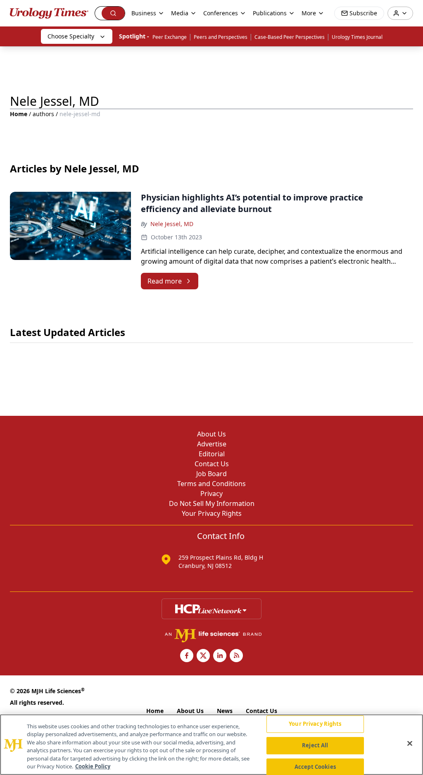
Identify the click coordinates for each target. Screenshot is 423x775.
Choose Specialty (71, 36)
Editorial (212, 453)
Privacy (211, 493)
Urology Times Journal (357, 37)
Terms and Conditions (211, 483)
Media (179, 13)
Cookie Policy (92, 766)
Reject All (315, 745)
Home (18, 114)
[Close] (410, 743)
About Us (211, 434)
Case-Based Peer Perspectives (289, 37)
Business (143, 13)
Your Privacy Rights (212, 513)
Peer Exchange (169, 37)
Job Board (211, 473)
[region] (211, 744)
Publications (270, 13)
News (225, 711)
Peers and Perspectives (220, 37)
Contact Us (212, 463)
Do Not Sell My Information (211, 503)
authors (43, 114)
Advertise (211, 443)
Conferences (220, 13)
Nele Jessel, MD (171, 224)
